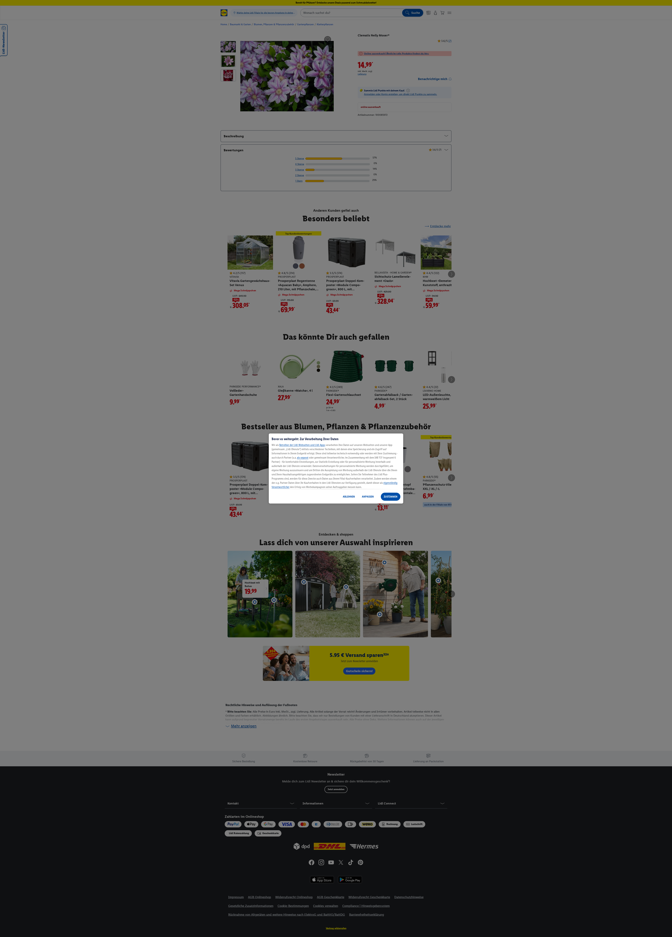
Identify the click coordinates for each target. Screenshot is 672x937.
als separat (302, 457)
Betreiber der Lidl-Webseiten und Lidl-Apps (302, 445)
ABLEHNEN (349, 496)
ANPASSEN (368, 496)
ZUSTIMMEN (390, 496)
